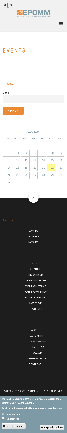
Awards (33, 230)
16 (61, 160)
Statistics (12, 418)
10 (8, 160)
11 (17, 160)
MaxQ (34, 330)
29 (52, 175)
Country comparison (36, 297)
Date (6, 92)
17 (8, 167)
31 (8, 182)
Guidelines (35, 269)
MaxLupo (33, 263)
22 (52, 167)
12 (26, 160)
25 (17, 175)
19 (26, 167)
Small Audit (37, 347)
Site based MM (35, 274)
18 (17, 167)
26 (26, 175)
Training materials (35, 286)
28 (43, 175)
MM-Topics (33, 236)
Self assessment (38, 341)
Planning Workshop (36, 291)
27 (35, 175)
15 (52, 160)
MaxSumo (33, 242)
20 (35, 167)
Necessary (13, 414)
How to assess (35, 335)
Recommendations (36, 280)
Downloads (35, 308)
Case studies (35, 303)
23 (61, 167)
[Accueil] (33, 13)
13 (35, 160)
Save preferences (13, 426)
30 (61, 175)
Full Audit (37, 352)
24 (8, 175)
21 (43, 167)
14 (43, 160)
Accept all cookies (52, 427)
